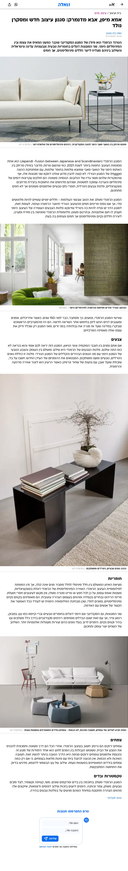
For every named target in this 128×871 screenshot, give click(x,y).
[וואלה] (64, 4)
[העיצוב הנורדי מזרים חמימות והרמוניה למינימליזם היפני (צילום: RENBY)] (64, 267)
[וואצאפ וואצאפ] (16, 4)
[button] (111, 4)
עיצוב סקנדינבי (114, 798)
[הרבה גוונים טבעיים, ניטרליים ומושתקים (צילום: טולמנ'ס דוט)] (64, 473)
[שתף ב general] (9, 4)
